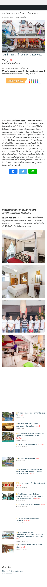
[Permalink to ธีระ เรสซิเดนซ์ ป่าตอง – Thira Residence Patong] (8, 548)
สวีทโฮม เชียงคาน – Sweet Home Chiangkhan (27, 519)
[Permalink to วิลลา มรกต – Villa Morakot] (8, 462)
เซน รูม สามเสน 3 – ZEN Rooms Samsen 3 (30, 484)
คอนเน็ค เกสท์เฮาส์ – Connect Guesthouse (20, 13)
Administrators (8, 17)
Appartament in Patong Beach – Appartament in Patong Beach (28, 424)
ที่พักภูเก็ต (23, 17)
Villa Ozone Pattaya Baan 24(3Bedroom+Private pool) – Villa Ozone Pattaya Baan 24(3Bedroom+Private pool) (29, 535)
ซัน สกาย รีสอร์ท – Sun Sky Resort (30, 504)
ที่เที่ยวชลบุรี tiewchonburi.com (12, 571)
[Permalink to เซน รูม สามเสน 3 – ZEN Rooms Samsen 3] (8, 486)
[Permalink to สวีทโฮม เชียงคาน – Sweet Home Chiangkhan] (8, 523)
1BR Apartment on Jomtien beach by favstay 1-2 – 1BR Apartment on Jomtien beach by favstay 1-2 (29, 471)
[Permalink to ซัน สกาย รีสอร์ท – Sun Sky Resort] (8, 509)
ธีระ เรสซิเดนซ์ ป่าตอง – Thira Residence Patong (29, 545)
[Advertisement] (23, 103)
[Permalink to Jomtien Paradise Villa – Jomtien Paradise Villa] (8, 416)
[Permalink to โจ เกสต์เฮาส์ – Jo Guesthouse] (8, 449)
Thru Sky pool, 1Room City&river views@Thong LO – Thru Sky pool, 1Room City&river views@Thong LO (29, 496)
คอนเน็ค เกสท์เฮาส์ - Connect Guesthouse (22, 54)
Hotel (17, 17)
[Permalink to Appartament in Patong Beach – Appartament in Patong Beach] (8, 427)
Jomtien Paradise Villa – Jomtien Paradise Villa (30, 413)
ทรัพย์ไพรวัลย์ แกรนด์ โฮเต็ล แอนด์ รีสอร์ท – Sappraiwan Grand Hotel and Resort (30, 435)
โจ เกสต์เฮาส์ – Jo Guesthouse (30, 444)
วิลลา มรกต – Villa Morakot (27, 458)
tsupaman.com (7, 574)
